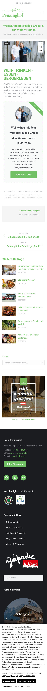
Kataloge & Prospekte (16, 533)
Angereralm (20, 195)
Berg (27, 195)
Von (26, 191)
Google (31, 673)
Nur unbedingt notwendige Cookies (16, 686)
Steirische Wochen (26, 280)
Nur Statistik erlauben (27, 681)
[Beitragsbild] (9, 270)
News (7, 43)
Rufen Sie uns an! (15, 464)
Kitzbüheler (8, 197)
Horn (38, 195)
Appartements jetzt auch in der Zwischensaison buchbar (31, 268)
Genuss (33, 195)
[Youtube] (23, 477)
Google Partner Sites (27, 676)
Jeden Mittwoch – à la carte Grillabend (30, 309)
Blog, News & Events (15, 538)
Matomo (38, 673)
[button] (6, 617)
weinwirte (39, 197)
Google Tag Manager (10, 676)
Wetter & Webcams (15, 544)
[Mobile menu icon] (42, 13)
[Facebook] (6, 477)
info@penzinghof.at (19, 453)
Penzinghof (16, 197)
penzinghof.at (18, 456)
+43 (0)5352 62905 (25, 3)
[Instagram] (15, 477)
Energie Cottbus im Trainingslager (27, 295)
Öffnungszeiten (13, 522)
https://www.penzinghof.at (29, 214)
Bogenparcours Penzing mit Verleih (31, 322)
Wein (23, 197)
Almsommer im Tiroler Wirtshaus (28, 336)
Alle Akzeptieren (9, 681)
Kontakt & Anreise (14, 527)
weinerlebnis (31, 197)
